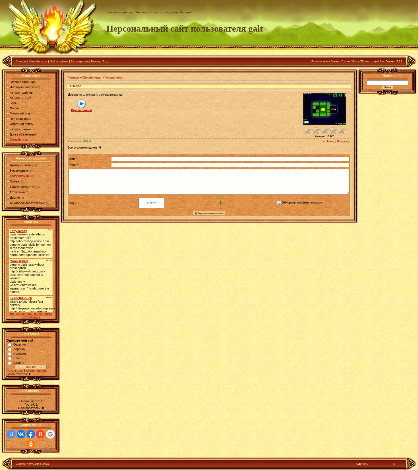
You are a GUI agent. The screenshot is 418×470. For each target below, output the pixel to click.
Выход (95, 61)
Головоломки (19, 176)
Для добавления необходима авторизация (31, 315)
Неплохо (19, 353)
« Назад (328, 141)
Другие (15, 197)
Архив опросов (36, 370)
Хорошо (19, 349)
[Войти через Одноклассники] (31, 444)
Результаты (15, 370)
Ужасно (18, 362)
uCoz (399, 463)
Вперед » (343, 141)
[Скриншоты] (324, 109)
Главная (21, 61)
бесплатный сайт (380, 463)
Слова (14, 181)
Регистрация (79, 61)
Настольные (19, 170)
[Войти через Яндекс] (40, 434)
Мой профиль (59, 61)
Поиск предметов (22, 186)
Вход (105, 61)
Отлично (19, 344)
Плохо (17, 358)
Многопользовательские (27, 203)
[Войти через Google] (50, 434)
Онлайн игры (38, 61)
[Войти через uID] (11, 434)
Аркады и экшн (21, 165)
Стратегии (17, 192)
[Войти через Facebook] (30, 434)
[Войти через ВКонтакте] (21, 434)
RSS (399, 61)
